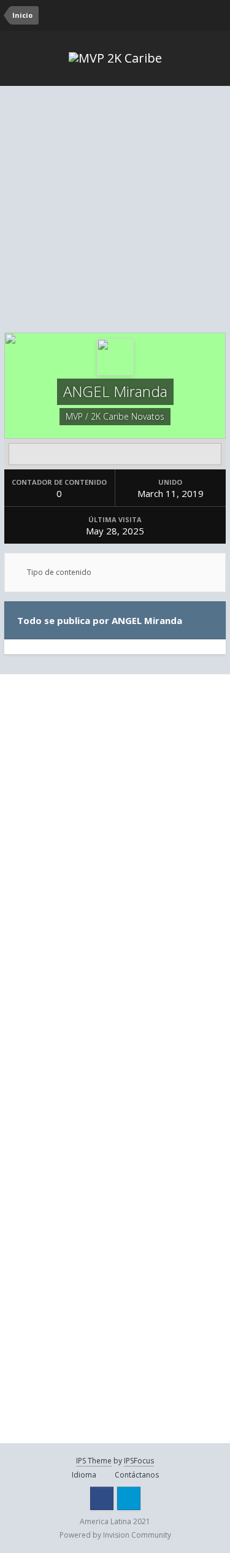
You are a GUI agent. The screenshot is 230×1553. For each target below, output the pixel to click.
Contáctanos (137, 1475)
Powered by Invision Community (115, 1535)
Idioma (85, 1475)
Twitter (128, 1498)
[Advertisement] (115, 211)
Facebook (101, 1498)
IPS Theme (94, 1460)
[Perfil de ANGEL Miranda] (115, 454)
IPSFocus (139, 1460)
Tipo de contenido (58, 572)
